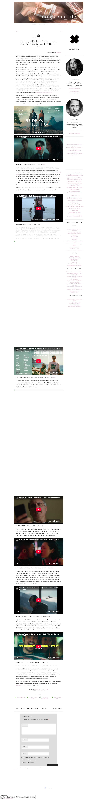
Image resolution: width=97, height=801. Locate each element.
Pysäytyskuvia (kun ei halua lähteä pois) (74, 300)
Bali (67, 177)
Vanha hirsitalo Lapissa (74, 303)
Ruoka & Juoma (76, 200)
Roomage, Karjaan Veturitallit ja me (74, 153)
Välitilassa (74, 262)
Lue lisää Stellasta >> (74, 91)
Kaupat (71, 185)
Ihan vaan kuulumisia (74, 247)
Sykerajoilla (74, 239)
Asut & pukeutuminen (74, 175)
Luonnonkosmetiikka (74, 191)
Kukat (71, 189)
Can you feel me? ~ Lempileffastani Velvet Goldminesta (74, 281)
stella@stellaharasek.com (74, 88)
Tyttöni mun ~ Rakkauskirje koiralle (74, 249)
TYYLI (59, 25)
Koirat (78, 185)
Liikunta (77, 189)
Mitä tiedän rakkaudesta (74, 238)
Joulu (73, 183)
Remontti (80, 198)
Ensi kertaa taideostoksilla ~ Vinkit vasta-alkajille (74, 274)
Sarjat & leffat (41, 690)
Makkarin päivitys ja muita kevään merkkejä (74, 145)
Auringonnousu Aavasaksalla (74, 306)
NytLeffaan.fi (19, 685)
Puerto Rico (78, 195)
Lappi (74, 189)
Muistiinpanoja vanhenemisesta (74, 233)
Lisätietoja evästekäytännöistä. (8, 798)
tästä (44, 164)
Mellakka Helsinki (78, 193)
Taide (73, 206)
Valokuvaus (74, 210)
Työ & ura (77, 208)
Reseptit (69, 200)
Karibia (76, 183)
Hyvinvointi (77, 181)
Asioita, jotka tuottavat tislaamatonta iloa (74, 241)
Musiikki (72, 195)
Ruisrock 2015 (74, 292)
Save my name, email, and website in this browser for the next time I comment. (36, 757)
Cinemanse (58, 52)
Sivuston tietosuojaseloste (74, 133)
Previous (16, 31)
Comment (24, 725)
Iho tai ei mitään (74, 279)
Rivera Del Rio (74, 260)
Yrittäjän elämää (72, 216)
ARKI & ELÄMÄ (32, 25)
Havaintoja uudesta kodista (74, 155)
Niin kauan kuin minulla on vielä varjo (74, 271)
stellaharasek (21, 772)
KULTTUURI (42, 25)
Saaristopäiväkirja (74, 259)
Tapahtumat (77, 206)
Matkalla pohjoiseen (74, 305)
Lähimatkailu (71, 193)
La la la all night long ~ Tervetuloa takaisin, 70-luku (74, 277)
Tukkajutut (71, 208)
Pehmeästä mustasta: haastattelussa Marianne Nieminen (74, 290)
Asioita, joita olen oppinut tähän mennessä (74, 230)
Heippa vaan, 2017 (74, 248)
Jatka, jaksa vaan (74, 236)
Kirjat (74, 185)
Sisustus (69, 206)
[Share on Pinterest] (47, 689)
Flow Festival (70, 177)
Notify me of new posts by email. (28, 762)
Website (23, 753)
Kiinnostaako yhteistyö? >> (74, 92)
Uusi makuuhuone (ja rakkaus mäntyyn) (74, 151)
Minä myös (74, 235)
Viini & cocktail (71, 214)
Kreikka (81, 187)
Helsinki (70, 179)
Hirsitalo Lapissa (71, 181)
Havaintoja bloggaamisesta (78, 177)
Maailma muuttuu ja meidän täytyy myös (74, 244)
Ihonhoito (69, 183)
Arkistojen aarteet (70, 172)
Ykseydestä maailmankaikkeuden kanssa (74, 287)
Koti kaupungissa (73, 187)
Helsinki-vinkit (78, 179)
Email (23, 746)
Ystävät (79, 216)
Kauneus (80, 183)
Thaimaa (81, 206)
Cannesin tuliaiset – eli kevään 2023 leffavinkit (74, 148)
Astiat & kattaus (77, 172)
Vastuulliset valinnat (74, 212)
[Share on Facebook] (44, 689)
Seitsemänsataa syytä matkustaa (74, 265)
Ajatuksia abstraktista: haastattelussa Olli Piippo (74, 284)
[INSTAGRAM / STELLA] (73, 52)
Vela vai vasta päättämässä (74, 232)
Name (23, 739)
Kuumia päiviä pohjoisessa (74, 302)
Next (62, 31)
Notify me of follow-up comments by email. (30, 759)
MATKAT (66, 25)
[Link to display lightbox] (21, 778)
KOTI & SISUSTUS (51, 25)
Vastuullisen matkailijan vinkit (74, 263)
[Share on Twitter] (46, 689)
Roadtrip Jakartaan (74, 256)
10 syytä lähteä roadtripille (74, 257)
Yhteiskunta (78, 214)
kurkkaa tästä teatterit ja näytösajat (44, 92)
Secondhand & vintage (74, 204)
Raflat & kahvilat (72, 198)
